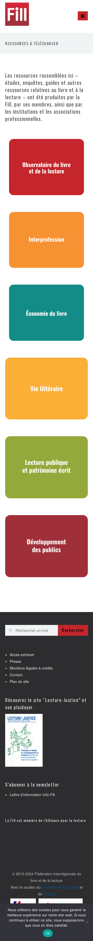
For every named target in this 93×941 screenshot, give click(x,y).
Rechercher (73, 630)
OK (47, 933)
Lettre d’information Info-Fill (32, 794)
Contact (16, 674)
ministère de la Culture (60, 887)
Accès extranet (22, 654)
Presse (15, 661)
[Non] (86, 922)
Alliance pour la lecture (66, 820)
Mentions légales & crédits (31, 668)
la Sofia (49, 893)
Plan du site (19, 681)
